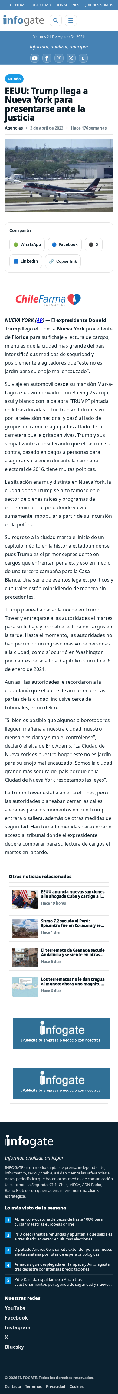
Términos (33, 1386)
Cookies (77, 1386)
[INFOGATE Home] (23, 20)
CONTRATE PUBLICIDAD (30, 5)
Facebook (16, 1317)
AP (40, 320)
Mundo (14, 78)
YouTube (15, 1308)
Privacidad (55, 1386)
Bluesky (14, 1347)
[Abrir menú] (71, 20)
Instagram (18, 1327)
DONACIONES (67, 5)
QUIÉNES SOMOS (98, 5)
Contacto (13, 1386)
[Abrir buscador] (56, 20)
